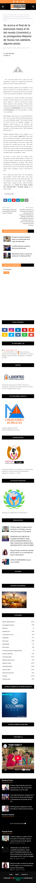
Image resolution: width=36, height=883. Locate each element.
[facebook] (23, 1)
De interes (18, 641)
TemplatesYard (18, 878)
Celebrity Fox (18, 631)
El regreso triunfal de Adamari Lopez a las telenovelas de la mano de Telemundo (21, 239)
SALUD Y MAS (18, 669)
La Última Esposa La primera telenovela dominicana (21, 247)
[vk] (18, 335)
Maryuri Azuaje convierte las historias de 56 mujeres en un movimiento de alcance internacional (22, 553)
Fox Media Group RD (11, 48)
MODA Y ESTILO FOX (18, 660)
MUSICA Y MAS (18, 663)
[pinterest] (17, 1)
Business (18, 628)
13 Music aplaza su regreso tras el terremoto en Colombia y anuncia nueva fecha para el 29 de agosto (21, 529)
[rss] (5, 335)
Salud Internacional (18, 673)
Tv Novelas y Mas (12, 15)
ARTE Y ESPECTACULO (18, 622)
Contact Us (24, 874)
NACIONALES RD (18, 666)
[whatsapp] (24, 335)
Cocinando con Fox (18, 634)
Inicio (4, 15)
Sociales (18, 676)
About (17, 874)
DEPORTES (18, 638)
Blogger (18, 880)
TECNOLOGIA (18, 679)
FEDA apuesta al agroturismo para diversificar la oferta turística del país (21, 808)
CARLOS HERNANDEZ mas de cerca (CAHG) (20, 561)
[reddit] (31, 330)
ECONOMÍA (18, 644)
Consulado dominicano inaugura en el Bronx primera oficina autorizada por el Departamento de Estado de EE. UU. (22, 798)
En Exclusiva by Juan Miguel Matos (18, 650)
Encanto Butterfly (18, 654)
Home (10, 874)
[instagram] (21, 1)
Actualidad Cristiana (18, 625)
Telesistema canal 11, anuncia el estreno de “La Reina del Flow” (22, 255)
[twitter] (14, 1)
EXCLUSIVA (18, 647)
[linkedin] (18, 330)
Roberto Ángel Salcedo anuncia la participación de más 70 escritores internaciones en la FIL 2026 (21, 788)
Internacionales (18, 657)
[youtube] (31, 335)
